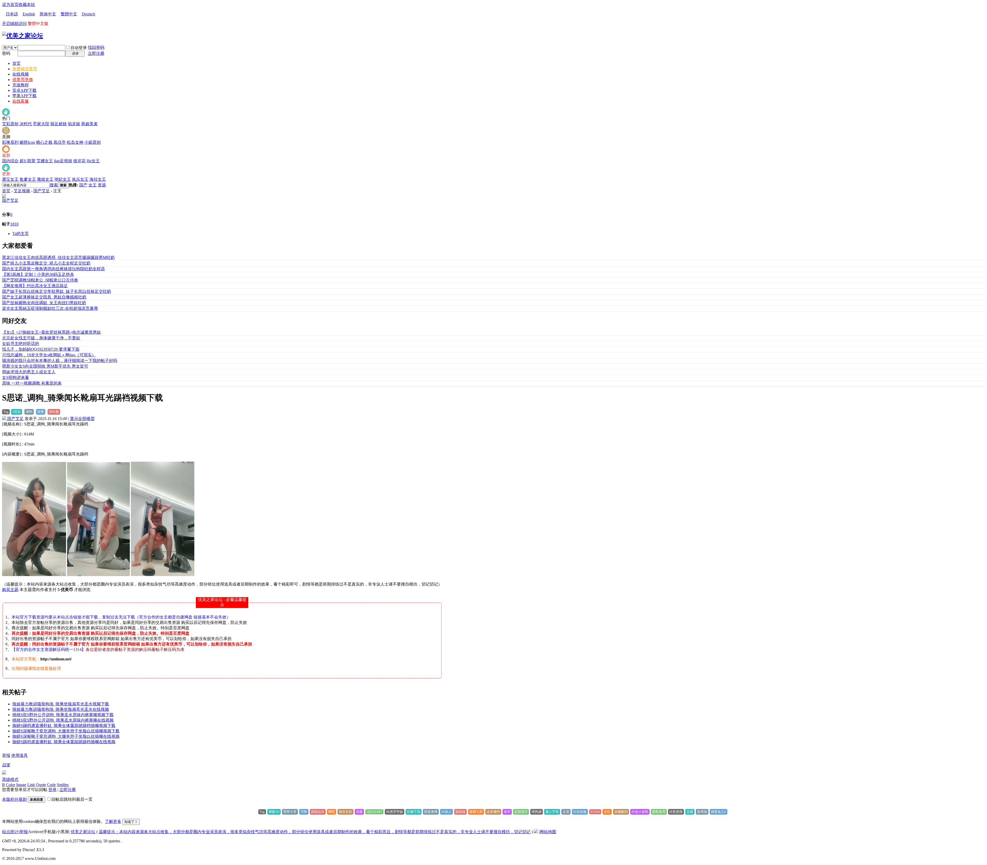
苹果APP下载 (24, 96)
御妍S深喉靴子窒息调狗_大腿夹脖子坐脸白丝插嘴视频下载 (66, 731)
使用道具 (19, 755)
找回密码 (96, 47)
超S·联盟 (27, 161)
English (29, 14)
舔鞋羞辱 (658, 812)
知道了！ (131, 822)
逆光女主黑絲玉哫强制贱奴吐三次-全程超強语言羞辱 (50, 308)
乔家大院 (41, 124)
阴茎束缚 (430, 812)
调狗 (29, 412)
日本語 (12, 14)
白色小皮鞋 (640, 812)
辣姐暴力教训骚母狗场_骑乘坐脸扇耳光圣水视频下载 (60, 704)
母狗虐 (537, 812)
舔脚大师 (476, 812)
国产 (83, 185)
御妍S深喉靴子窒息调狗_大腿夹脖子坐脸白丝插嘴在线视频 (66, 736)
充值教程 (20, 85)
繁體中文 (69, 14)
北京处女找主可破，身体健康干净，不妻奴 (41, 338)
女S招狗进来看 (15, 377)
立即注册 (96, 53)
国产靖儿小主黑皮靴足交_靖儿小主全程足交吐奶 (46, 263)
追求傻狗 (493, 812)
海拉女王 (97, 179)
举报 (6, 755)
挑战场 (460, 812)
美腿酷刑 (621, 812)
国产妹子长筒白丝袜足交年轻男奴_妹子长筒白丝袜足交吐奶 (56, 291)
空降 (303, 812)
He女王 (93, 161)
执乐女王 (80, 179)
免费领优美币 (24, 69)
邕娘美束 (89, 124)
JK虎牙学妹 (394, 812)
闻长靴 (54, 412)
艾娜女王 (44, 161)
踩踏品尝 (317, 812)
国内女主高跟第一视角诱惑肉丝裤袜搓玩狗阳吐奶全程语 (53, 269)
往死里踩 (676, 812)
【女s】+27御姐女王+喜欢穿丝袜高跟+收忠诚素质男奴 (51, 332)
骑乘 (40, 412)
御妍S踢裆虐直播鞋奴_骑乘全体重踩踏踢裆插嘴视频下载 (63, 725)
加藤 (359, 812)
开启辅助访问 (14, 23)
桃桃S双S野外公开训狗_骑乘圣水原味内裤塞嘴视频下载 (63, 715)
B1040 (595, 812)
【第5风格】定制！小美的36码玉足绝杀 (38, 274)
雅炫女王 (45, 179)
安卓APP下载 (24, 90)
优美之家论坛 (83, 832)
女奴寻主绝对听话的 (20, 343)
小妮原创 (92, 142)
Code (51, 784)
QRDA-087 (374, 812)
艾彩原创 (10, 124)
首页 (16, 63)
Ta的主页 (20, 233)
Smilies (63, 784)
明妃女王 (62, 179)
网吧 (331, 812)
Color (10, 784)
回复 (6, 765)
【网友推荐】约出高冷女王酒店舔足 (35, 286)
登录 (52, 789)
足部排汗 (521, 812)
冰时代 (26, 124)
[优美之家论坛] (22, 35)
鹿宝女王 (10, 179)
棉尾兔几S (718, 812)
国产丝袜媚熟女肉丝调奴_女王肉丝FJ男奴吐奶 (44, 303)
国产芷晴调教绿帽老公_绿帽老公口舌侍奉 (40, 280)
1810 (14, 224)
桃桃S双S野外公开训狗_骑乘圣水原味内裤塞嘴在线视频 (63, 720)
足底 (566, 812)
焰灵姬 (74, 124)
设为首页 (10, 4)
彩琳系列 (10, 142)
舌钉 (607, 812)
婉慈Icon (27, 142)
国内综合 (10, 161)
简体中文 (48, 14)
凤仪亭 (59, 142)
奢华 (507, 812)
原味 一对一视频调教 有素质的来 (32, 383)
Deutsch (88, 14)
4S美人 (446, 812)
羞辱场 (702, 812)
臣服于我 (413, 812)
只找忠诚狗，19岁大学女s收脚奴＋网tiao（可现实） (49, 355)
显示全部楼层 (82, 418)
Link (31, 784)
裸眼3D (274, 812)
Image (21, 784)
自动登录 (78, 47)
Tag (5, 412)
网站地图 (548, 832)
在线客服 (20, 101)
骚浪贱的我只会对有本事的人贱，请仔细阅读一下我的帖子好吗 (59, 360)
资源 (102, 185)
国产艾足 (41, 191)
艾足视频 (22, 191)
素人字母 (552, 812)
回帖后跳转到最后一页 (72, 799)
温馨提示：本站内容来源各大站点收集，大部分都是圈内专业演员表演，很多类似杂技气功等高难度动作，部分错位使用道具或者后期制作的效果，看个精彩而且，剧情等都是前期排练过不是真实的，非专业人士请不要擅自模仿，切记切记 (315, 832)
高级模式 (10, 779)
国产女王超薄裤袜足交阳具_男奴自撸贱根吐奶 (44, 297)
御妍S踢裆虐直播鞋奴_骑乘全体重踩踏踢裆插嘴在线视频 (63, 742)
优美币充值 (22, 79)
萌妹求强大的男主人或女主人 (29, 372)
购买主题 (10, 589)
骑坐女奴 (345, 812)
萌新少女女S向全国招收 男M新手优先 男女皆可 (45, 366)
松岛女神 (75, 142)
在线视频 (20, 74)
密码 (6, 53)
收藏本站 (27, 4)
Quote (41, 784)
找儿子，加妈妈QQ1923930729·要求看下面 (40, 349)
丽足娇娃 (58, 124)
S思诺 (16, 412)
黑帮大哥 (290, 812)
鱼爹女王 (28, 179)
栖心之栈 (44, 142)
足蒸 (690, 812)
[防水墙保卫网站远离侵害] (536, 832)
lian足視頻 (63, 161)
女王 (92, 185)
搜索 (54, 185)
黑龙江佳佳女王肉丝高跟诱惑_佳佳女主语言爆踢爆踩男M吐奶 (58, 257)
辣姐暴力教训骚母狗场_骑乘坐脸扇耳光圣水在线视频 (60, 709)
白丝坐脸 (580, 812)
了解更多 (113, 821)
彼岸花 (79, 161)
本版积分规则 (14, 799)
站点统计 (10, 832)
